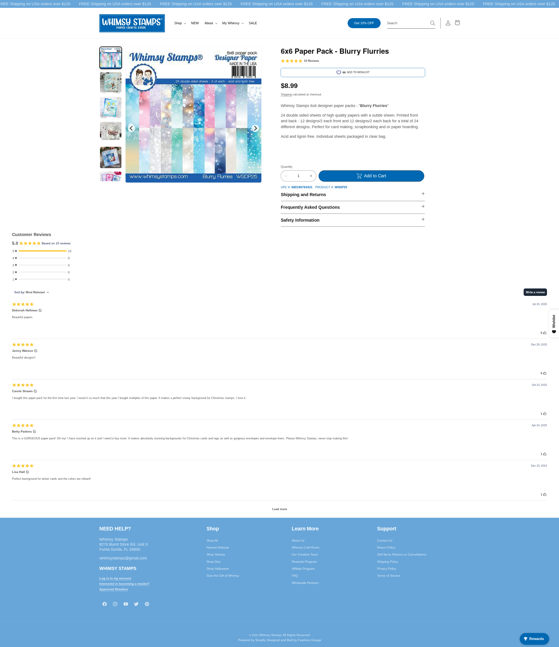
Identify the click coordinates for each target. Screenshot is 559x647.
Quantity (286, 166)
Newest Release (218, 547)
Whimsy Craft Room (305, 547)
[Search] (432, 23)
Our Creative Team (305, 554)
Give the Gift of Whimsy (223, 575)
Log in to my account (115, 578)
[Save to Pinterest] (255, 53)
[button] (179, 23)
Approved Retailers (113, 589)
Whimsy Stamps (270, 635)
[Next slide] (255, 128)
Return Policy (386, 547)
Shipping (286, 94)
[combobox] (411, 23)
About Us (298, 540)
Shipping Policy (387, 561)
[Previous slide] (131, 128)
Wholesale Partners (305, 582)
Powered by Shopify (252, 640)
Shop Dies (214, 561)
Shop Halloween (218, 568)
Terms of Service (388, 575)
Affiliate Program (303, 568)
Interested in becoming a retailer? (124, 583)
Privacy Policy (386, 568)
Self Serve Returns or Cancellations (401, 554)
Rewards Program (304, 561)
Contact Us (384, 540)
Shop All (212, 540)
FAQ (295, 575)
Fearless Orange (309, 640)
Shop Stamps (216, 554)
